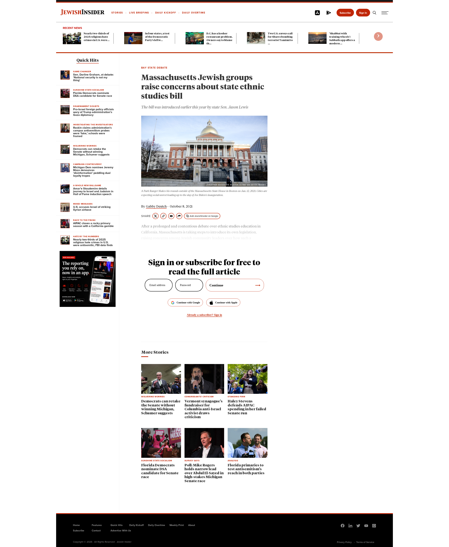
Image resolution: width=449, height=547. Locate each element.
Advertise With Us (120, 530)
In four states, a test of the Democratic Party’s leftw (157, 37)
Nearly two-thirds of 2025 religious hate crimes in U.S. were (96, 37)
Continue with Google (188, 302)
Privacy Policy (344, 542)
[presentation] (378, 36)
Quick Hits (87, 60)
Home (76, 525)
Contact (96, 530)
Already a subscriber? (204, 314)
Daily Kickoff (136, 525)
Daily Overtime (156, 525)
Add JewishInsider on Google (204, 216)
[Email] (171, 216)
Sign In (363, 13)
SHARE (146, 216)
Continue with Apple (226, 302)
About (191, 525)
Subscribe (345, 13)
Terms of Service (365, 542)
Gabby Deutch (156, 206)
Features (97, 525)
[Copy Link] (163, 216)
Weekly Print (176, 525)
